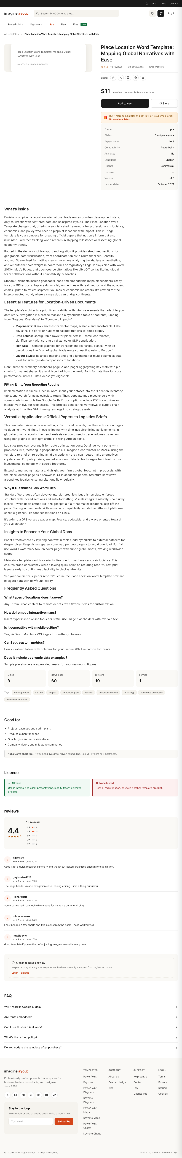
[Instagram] (39, 1095)
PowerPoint (14, 24)
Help (164, 3)
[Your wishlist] (152, 13)
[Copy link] (113, 78)
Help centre (140, 1076)
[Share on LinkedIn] (128, 78)
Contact (174, 3)
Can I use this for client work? (23, 1027)
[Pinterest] (31, 1095)
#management (21, 692)
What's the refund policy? (20, 1037)
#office (39, 692)
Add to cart (125, 103)
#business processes (151, 692)
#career (89, 692)
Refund (162, 1087)
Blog (111, 1087)
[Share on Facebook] (136, 78)
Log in (171, 13)
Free (79, 24)
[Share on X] (121, 78)
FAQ (135, 1087)
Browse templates (119, 119)
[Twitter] (7, 1095)
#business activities (17, 699)
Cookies (163, 1093)
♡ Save (164, 103)
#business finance (108, 692)
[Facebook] (15, 1095)
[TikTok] (54, 1095)
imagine (16, 13)
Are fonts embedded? (18, 1017)
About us (113, 1076)
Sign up (25, 972)
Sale (51, 24)
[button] (48, 58)
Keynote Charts (92, 1133)
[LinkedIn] (23, 1095)
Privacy (162, 1082)
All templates (11, 34)
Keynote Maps (91, 1117)
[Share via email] (143, 78)
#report (53, 692)
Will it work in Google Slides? (22, 1007)
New (63, 24)
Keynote (35, 24)
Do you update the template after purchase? (33, 1047)
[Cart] (160, 13)
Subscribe (64, 1121)
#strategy (129, 692)
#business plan (71, 692)
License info (140, 1093)
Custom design (117, 1082)
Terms (161, 1076)
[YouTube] (46, 1095)
